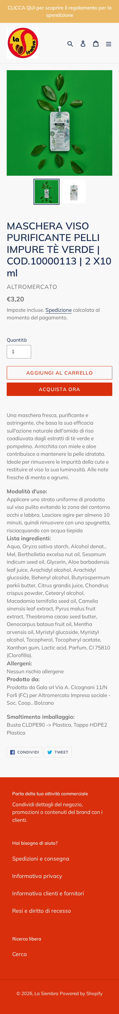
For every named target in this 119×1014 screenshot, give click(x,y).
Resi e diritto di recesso (41, 910)
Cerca (19, 954)
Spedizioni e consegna (40, 858)
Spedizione (58, 310)
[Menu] (108, 43)
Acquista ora (59, 389)
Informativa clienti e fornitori (48, 893)
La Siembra (46, 993)
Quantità (17, 340)
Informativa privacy (37, 875)
